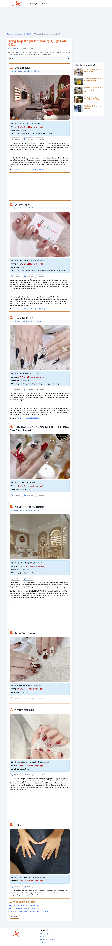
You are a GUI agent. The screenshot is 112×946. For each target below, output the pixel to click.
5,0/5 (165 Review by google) (31, 127)
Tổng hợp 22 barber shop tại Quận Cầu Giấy (24, 908)
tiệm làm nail (15, 916)
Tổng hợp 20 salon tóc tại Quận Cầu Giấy (23, 905)
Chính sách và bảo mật (47, 939)
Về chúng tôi (44, 934)
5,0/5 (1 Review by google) (30, 486)
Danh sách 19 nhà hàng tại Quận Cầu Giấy (31, 170)
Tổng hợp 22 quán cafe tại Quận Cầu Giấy (31, 309)
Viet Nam (18, 34)
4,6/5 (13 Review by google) (31, 765)
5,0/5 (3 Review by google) (30, 689)
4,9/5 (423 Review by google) (31, 377)
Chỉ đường (30, 139)
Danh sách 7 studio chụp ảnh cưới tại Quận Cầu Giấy (28, 911)
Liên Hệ (42, 937)
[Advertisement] (56, 19)
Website (41, 139)
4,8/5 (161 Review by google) (31, 264)
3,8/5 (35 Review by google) (31, 881)
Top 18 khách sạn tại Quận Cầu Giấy (29, 418)
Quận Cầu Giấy (27, 34)
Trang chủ (10, 34)
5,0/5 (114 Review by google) (31, 566)
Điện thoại (17, 139)
